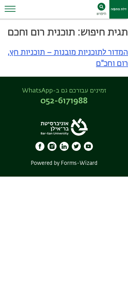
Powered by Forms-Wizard (64, 163)
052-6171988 (64, 101)
